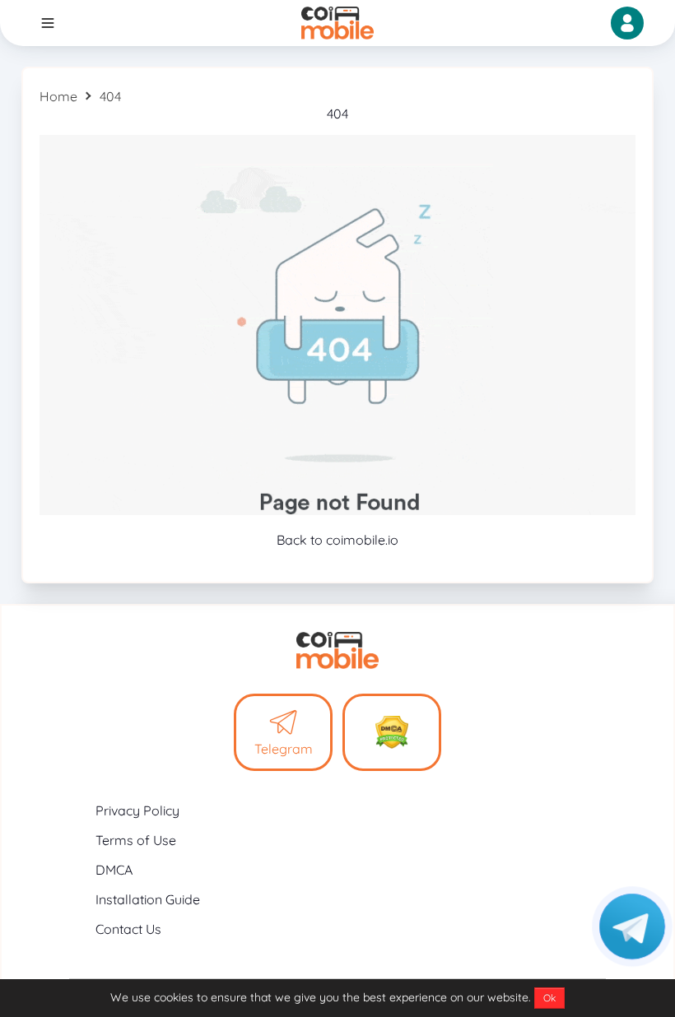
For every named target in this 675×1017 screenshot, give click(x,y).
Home (58, 96)
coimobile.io (362, 540)
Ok (549, 997)
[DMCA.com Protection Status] (392, 732)
